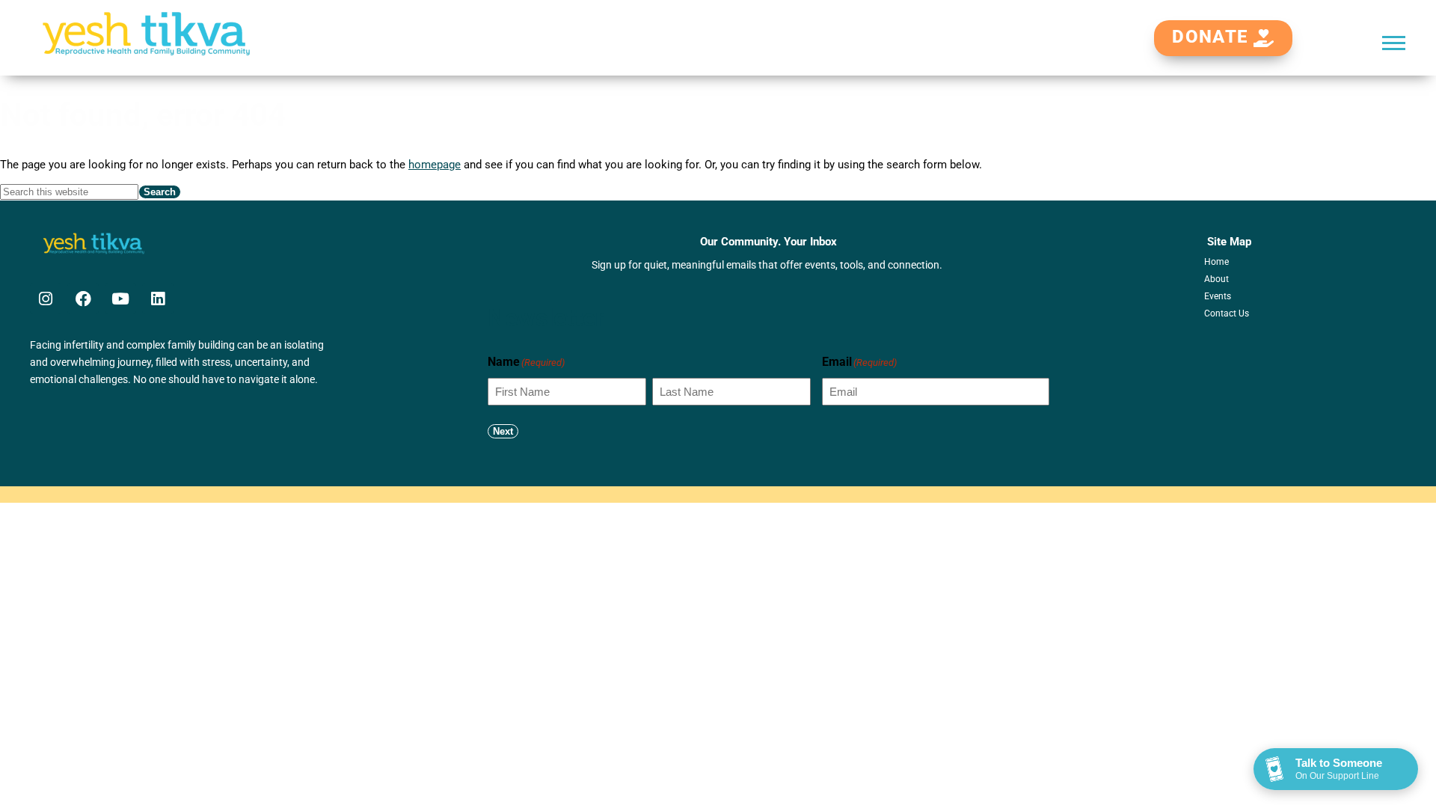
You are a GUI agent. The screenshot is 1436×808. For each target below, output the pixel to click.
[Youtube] (120, 298)
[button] (1394, 42)
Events (1217, 296)
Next (503, 431)
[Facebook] (83, 298)
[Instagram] (45, 298)
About (1216, 279)
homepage (434, 164)
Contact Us (1226, 313)
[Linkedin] (158, 298)
